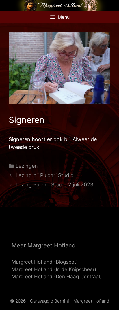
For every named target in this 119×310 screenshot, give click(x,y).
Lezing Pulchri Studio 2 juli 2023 (54, 185)
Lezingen (27, 166)
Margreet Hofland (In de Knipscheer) (54, 269)
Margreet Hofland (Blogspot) (45, 262)
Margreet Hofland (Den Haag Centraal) (57, 276)
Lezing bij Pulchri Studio (45, 175)
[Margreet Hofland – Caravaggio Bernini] (59, 5)
